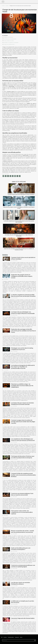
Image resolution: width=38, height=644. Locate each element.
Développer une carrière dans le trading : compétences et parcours (22, 348)
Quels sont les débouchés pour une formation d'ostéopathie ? (20, 548)
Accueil (3, 5)
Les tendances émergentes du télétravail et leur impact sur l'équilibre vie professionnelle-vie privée (23, 366)
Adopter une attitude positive (9, 44)
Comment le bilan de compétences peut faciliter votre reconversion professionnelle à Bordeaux (23, 475)
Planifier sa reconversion (8, 37)
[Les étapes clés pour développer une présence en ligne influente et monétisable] (19, 229)
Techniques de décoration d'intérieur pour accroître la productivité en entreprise (22, 456)
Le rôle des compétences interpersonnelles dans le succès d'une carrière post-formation (19, 221)
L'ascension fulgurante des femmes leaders (23, 618)
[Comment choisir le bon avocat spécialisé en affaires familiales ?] (21, 188)
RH (1, 637)
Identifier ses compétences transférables (11, 42)
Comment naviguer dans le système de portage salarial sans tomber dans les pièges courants (23, 421)
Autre (21, 637)
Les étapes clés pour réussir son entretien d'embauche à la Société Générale (22, 403)
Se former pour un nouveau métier (10, 39)
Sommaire (5, 35)
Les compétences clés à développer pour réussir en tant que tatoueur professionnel (23, 439)
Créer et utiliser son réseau (9, 40)
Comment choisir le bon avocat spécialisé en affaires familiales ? (21, 194)
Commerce (17, 637)
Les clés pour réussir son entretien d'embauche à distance (20, 583)
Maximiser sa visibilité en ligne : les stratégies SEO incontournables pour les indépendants (22, 385)
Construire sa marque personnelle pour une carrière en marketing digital (23, 565)
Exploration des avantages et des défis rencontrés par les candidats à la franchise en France (19, 249)
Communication (11, 637)
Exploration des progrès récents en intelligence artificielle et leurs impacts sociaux (19, 207)
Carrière (7, 5)
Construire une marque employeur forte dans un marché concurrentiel (22, 494)
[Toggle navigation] (3, 1)
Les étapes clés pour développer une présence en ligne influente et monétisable (19, 235)
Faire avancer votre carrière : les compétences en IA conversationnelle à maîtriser (22, 512)
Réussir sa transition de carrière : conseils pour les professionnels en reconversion (22, 531)
